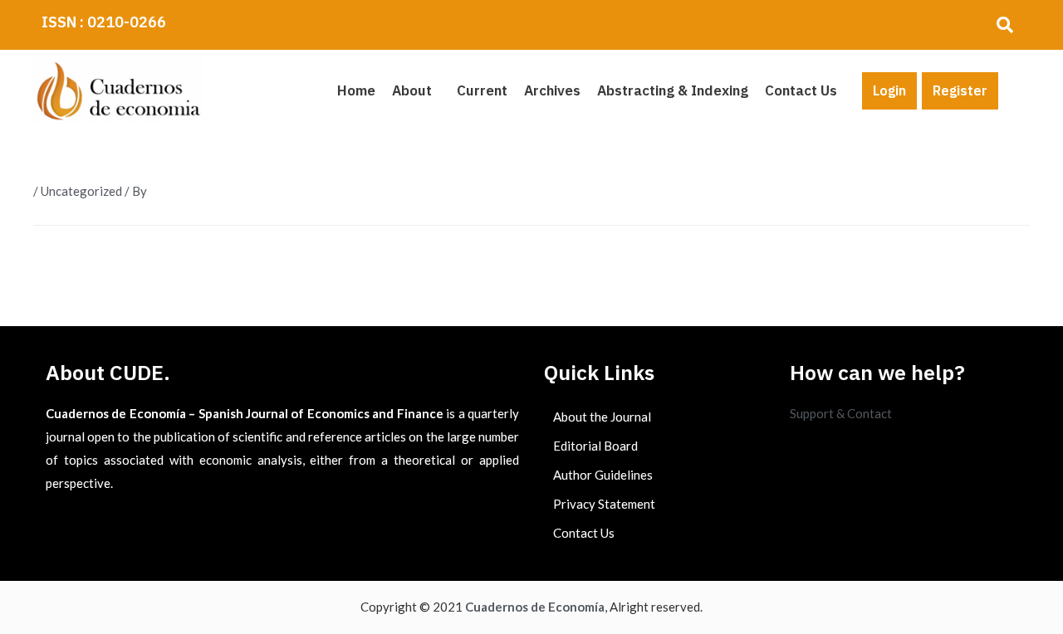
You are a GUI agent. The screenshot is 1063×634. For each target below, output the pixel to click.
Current (482, 90)
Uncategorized (81, 190)
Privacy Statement (604, 503)
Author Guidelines (603, 474)
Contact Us (801, 90)
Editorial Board (595, 445)
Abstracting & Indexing (672, 90)
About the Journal (602, 416)
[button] (416, 91)
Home (356, 90)
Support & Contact (841, 413)
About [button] (412, 90)
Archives (552, 90)
